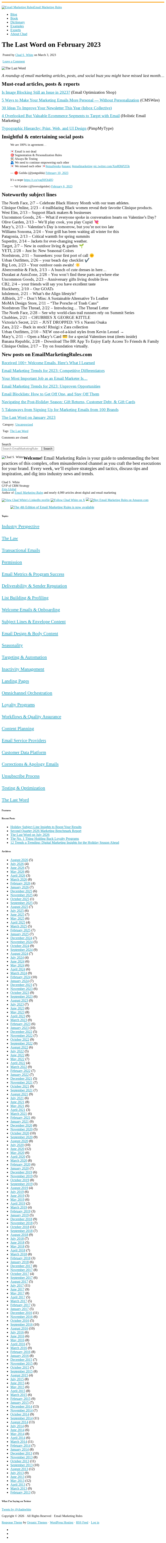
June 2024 (17, 961)
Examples (17, 26)
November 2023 (21, 989)
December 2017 (21, 1266)
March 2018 (18, 1254)
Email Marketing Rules (48, 7)
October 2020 (19, 1133)
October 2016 (19, 1320)
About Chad (18, 34)
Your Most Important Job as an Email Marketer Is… (45, 378)
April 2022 (17, 1063)
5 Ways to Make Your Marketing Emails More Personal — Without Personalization (70, 100)
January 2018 (19, 1262)
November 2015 (21, 1363)
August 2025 (19, 907)
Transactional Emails (21, 550)
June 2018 (17, 1242)
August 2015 (19, 1375)
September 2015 (21, 1371)
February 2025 (20, 930)
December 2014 (21, 1406)
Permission (12, 562)
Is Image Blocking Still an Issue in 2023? (36, 92)
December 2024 (21, 938)
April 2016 (17, 1344)
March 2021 (18, 1113)
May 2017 (17, 1293)
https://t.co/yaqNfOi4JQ (38, 180)
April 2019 (17, 1203)
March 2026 (18, 879)
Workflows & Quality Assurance (31, 716)
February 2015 (20, 1398)
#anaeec (66, 166)
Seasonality (12, 645)
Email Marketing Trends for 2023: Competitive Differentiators (53, 370)
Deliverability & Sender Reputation (34, 585)
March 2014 (18, 1441)
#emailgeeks (53, 166)
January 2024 (19, 981)
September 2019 (21, 1184)
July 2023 (17, 1004)
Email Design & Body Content (30, 633)
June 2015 (17, 1383)
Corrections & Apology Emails (30, 764)
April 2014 (17, 1438)
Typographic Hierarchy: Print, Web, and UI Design (44, 128)
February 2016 (20, 1352)
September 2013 (21, 1465)
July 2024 (17, 957)
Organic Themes (37, 1522)
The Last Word (19, 431)
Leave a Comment (14, 61)
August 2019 (19, 1188)
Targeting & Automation (24, 657)
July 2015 (17, 1379)
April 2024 (17, 969)
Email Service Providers (24, 740)
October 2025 (19, 899)
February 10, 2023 (57, 173)
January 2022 (19, 1074)
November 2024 (21, 942)
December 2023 (21, 985)
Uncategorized (24, 424)
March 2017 (18, 1301)
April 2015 (17, 1391)
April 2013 (17, 1484)
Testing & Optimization (23, 787)
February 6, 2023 (61, 186)
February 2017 (20, 1305)
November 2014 (21, 1410)
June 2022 (17, 1055)
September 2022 (21, 1043)
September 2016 (21, 1324)
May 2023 (17, 1012)
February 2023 (20, 1024)
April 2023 (17, 1016)
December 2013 (21, 1453)
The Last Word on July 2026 (29, 835)
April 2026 (17, 875)
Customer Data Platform (24, 752)
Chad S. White (24, 55)
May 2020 (17, 1153)
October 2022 (19, 1039)
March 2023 (18, 1020)
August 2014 (19, 1422)
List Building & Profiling (25, 597)
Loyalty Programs (18, 704)
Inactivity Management (23, 669)
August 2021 (19, 1094)
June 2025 (17, 914)
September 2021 (21, 1090)
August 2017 (19, 1281)
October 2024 (19, 946)
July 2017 (17, 1285)
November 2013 (21, 1457)
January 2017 (19, 1309)
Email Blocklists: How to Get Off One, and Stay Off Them (50, 394)
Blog (13, 14)
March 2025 (18, 926)
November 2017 (21, 1270)
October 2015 (19, 1367)
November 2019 (21, 1176)
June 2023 (17, 1008)
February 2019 (20, 1211)
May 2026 (17, 871)
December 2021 (21, 1078)
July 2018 (17, 1238)
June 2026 (17, 868)
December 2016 (21, 1313)
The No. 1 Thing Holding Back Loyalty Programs (44, 838)
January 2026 (19, 887)
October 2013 (19, 1461)
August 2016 (19, 1328)
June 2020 (17, 1149)
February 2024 (20, 977)
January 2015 (19, 1402)
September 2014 (21, 1418)
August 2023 (19, 1000)
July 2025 (17, 910)
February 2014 (20, 1445)
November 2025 (21, 895)
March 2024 (18, 973)
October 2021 (19, 1086)
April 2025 (17, 922)
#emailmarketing (82, 166)
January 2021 (19, 1121)
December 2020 (21, 1125)
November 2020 (21, 1129)
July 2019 (17, 1192)
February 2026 (20, 883)
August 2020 (19, 1141)
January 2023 (19, 1028)
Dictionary (17, 22)
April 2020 (17, 1156)
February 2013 (20, 1492)
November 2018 (21, 1223)
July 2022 (17, 1051)
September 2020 (21, 1137)
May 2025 (17, 918)
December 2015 (21, 1359)
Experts (15, 30)
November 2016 (21, 1317)
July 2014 (17, 1426)
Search (6, 444)
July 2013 (17, 1473)
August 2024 (19, 953)
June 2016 (17, 1336)
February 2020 (20, 1164)
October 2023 (19, 992)
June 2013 (17, 1477)
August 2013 (19, 1469)
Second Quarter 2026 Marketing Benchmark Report (45, 831)
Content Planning (18, 728)
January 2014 (19, 1449)
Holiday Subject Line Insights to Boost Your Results (45, 827)
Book (14, 18)
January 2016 (19, 1356)
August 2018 (19, 1235)
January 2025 (19, 934)
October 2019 (19, 1180)
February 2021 (20, 1117)
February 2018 (20, 1258)
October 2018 (19, 1227)
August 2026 (19, 860)
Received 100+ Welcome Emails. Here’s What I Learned (48, 362)
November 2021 (21, 1082)
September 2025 (21, 903)
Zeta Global (9, 489)
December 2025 (21, 891)
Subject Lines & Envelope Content (34, 621)
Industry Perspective (20, 526)
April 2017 (17, 1297)
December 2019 (21, 1172)
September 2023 (21, 996)
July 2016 (17, 1332)
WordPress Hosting (61, 1522)
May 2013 (17, 1480)
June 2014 (17, 1430)
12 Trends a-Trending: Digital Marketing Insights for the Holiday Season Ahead (64, 842)
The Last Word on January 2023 (29, 417)
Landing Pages (15, 680)
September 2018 (21, 1231)
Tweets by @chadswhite (16, 1509)
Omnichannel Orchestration (27, 692)
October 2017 (19, 1274)
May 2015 (17, 1387)
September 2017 (21, 1277)
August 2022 (19, 1047)
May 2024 (17, 965)
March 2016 (18, 1348)
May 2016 (17, 1340)
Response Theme (12, 1522)
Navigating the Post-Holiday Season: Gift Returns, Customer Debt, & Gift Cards (68, 402)
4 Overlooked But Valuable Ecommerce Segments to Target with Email (61, 115)
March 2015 (18, 1395)
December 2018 (21, 1219)
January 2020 (19, 1168)
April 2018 (17, 1250)
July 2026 (17, 864)
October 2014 (19, 1414)
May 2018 (17, 1246)
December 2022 (21, 1032)
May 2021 (17, 1106)
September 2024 (21, 950)
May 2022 (17, 1059)
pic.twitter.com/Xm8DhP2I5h (111, 166)
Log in (95, 1522)
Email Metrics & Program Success (33, 574)
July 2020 (17, 1145)
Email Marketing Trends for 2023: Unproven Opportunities (51, 386)
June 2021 (17, 1102)
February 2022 (20, 1071)
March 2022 (18, 1067)
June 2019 (17, 1195)
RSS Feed (82, 1522)
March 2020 (18, 1160)
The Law (10, 538)
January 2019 (19, 1215)
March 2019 (18, 1207)
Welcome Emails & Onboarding (31, 609)
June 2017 (17, 1289)
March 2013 (18, 1488)
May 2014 (17, 1434)
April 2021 (17, 1110)
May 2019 (17, 1199)
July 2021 (17, 1098)
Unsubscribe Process (21, 775)
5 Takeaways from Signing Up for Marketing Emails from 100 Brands (60, 409)
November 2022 (21, 1035)
